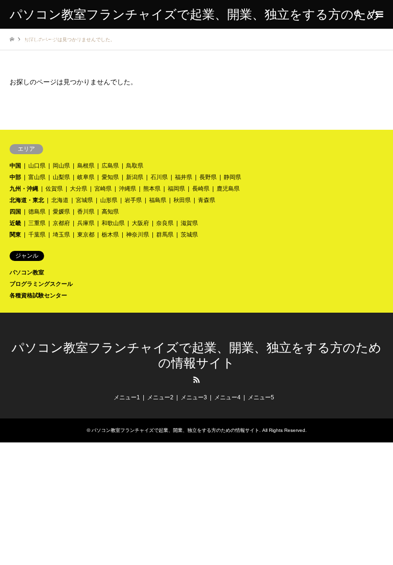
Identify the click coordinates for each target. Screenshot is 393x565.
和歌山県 (113, 223)
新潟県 (134, 177)
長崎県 (200, 188)
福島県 (157, 200)
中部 (15, 177)
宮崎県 (103, 188)
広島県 (110, 165)
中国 (15, 165)
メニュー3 (194, 397)
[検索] (357, 14)
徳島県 (37, 211)
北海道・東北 (27, 200)
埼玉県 (61, 234)
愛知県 (110, 177)
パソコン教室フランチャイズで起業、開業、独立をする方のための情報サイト (175, 430)
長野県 (208, 177)
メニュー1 (127, 397)
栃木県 (110, 234)
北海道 (60, 200)
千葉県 (37, 234)
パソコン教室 (27, 272)
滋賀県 (189, 223)
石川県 (159, 177)
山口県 (37, 165)
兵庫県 (85, 223)
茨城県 (189, 234)
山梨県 (61, 177)
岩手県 (133, 200)
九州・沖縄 (24, 188)
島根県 (85, 165)
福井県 (183, 177)
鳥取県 (134, 165)
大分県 (78, 188)
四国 (15, 211)
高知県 (110, 211)
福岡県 (176, 188)
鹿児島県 (228, 188)
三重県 (37, 223)
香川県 (85, 211)
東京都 (85, 234)
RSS (196, 379)
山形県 (108, 200)
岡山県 (61, 165)
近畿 (15, 223)
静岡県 (232, 177)
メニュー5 (261, 397)
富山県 (37, 177)
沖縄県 (127, 188)
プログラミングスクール (41, 284)
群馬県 (164, 234)
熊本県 (152, 188)
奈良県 (164, 223)
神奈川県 (137, 234)
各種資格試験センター (38, 295)
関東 (15, 234)
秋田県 (182, 200)
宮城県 (84, 200)
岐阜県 (85, 177)
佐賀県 (54, 188)
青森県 (206, 200)
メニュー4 (227, 397)
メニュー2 (160, 397)
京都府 (61, 223)
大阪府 (140, 223)
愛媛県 (61, 211)
